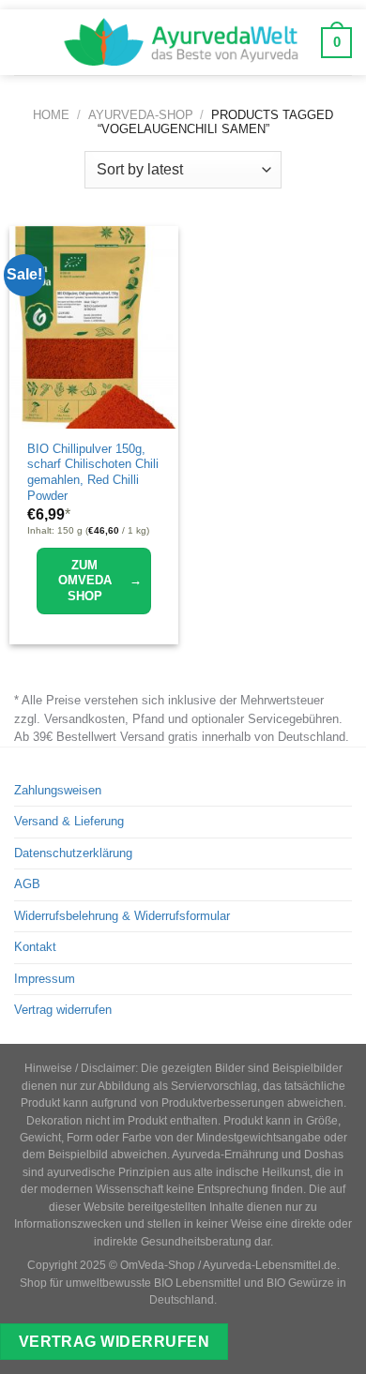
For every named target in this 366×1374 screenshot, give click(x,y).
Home (51, 115)
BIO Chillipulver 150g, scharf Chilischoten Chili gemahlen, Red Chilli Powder (93, 472)
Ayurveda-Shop (140, 115)
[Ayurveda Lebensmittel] (181, 42)
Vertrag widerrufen (63, 1010)
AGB (27, 884)
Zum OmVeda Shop (100, 580)
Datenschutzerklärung (73, 853)
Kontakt (35, 947)
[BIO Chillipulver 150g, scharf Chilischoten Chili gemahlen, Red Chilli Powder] (93, 327)
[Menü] (27, 42)
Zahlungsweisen (57, 790)
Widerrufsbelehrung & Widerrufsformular (122, 916)
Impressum (44, 979)
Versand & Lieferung (69, 821)
